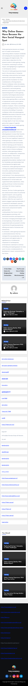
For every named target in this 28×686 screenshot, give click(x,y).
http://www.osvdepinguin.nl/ (10, 478)
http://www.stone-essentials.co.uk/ (10, 612)
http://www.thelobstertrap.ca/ (9, 648)
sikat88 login (5, 452)
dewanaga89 (5, 372)
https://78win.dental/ (8, 515)
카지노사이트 (5, 471)
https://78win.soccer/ (8, 502)
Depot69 (4, 431)
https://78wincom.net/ (8, 424)
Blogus (22, 681)
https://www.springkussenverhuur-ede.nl (12, 627)
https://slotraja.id (5, 632)
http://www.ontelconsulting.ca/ (10, 484)
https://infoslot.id (5, 638)
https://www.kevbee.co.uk (8, 653)
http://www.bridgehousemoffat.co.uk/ (11, 622)
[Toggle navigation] (2, 8)
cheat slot (5, 378)
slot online (4, 405)
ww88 (3, 418)
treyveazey (13, 13)
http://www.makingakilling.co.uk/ (11, 496)
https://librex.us (5, 617)
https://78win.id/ (6, 509)
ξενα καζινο (5, 385)
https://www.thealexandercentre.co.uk (11, 658)
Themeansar (14, 683)
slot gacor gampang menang (9, 365)
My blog (5, 27)
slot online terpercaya (8, 359)
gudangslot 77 (6, 392)
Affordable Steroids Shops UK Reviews (12, 435)
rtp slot (4, 439)
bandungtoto (5, 445)
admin (8, 44)
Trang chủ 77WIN (6, 411)
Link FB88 (4, 398)
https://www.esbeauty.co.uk (8, 607)
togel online (5, 522)
